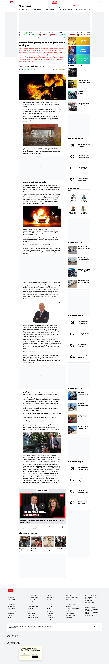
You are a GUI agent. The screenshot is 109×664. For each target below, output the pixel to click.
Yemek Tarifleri (50, 594)
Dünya (40, 7)
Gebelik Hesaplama (89, 602)
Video (80, 7)
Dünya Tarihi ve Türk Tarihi (72, 601)
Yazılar (64, 7)
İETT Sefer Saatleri (89, 600)
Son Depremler (31, 608)
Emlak (64, 9)
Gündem (34, 7)
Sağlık (59, 7)
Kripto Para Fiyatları (12, 619)
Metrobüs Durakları (70, 613)
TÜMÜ (69, 190)
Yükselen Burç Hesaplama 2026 (92, 604)
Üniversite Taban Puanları (72, 597)
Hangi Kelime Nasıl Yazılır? (72, 610)
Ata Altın (48, 608)
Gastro (76, 7)
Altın (19, 9)
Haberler (20, 38)
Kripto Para (39, 9)
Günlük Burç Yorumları (33, 606)
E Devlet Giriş (30, 604)
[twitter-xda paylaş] (23, 69)
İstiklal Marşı (30, 601)
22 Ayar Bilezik (50, 611)
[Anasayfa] (10, 590)
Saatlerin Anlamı (50, 597)
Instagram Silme (31, 619)
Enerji (61, 9)
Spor (44, 7)
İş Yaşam (46, 9)
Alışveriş (89, 9)
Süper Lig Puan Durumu (52, 619)
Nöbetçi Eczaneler (31, 599)
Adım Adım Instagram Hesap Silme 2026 (92, 613)
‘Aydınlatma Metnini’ (24, 654)
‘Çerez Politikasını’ (34, 653)
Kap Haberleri (33, 9)
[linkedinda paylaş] (25, 69)
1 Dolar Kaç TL (50, 613)
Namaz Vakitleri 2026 (32, 595)
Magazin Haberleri (12, 601)
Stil (84, 7)
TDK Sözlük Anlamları (70, 595)
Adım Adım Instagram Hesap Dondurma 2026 (92, 610)
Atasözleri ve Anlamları (90, 594)
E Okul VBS (30, 603)
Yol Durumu (30, 611)
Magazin (49, 7)
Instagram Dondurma (33, 617)
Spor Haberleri (11, 603)
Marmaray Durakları (70, 615)
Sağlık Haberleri (11, 606)
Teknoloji (70, 7)
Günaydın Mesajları (51, 601)
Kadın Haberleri (11, 608)
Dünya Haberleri (11, 604)
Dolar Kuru (10, 615)
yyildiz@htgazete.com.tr (24, 66)
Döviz (23, 9)
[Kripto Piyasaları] (79, 50)
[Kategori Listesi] (100, 2)
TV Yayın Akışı (31, 615)
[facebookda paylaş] (20, 69)
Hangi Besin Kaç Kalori (71, 606)
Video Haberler (69, 594)
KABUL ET (34, 657)
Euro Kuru (10, 617)
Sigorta (75, 9)
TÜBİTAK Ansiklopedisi (71, 604)
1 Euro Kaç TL (49, 615)
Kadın (54, 7)
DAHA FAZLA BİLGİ (25, 657)
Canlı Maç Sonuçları (51, 617)
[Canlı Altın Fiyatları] (79, 41)
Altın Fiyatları (11, 613)
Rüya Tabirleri (69, 599)
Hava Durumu (31, 610)
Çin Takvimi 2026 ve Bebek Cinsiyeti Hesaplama (91, 598)
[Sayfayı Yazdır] (34, 69)
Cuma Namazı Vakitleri (33, 597)
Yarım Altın (49, 606)
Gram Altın (49, 603)
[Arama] (9, 2)
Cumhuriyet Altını (50, 610)
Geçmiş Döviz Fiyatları (90, 607)
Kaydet (96, 627)
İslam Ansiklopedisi (70, 603)
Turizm (56, 9)
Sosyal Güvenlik (82, 9)
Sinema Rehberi (31, 613)
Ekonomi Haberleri (12, 597)
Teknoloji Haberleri (12, 610)
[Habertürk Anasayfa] (54, 2)
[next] (65, 544)
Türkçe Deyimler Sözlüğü (90, 595)
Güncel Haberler (11, 599)
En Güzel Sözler (69, 611)
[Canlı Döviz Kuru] (79, 59)
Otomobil (51, 9)
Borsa (27, 9)
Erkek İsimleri (69, 617)
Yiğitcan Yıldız (22, 65)
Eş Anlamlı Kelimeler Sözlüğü (72, 608)
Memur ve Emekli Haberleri (14, 611)
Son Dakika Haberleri (12, 594)
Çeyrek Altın (49, 604)
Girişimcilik (70, 9)
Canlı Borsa (30, 594)
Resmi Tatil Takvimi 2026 (91, 615)
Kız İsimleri (68, 619)
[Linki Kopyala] (37, 69)
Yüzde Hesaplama (89, 606)
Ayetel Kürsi (49, 595)
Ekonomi (25, 6)
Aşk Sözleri (49, 599)
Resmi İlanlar (90, 7)
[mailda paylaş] (31, 69)
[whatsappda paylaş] (28, 69)
